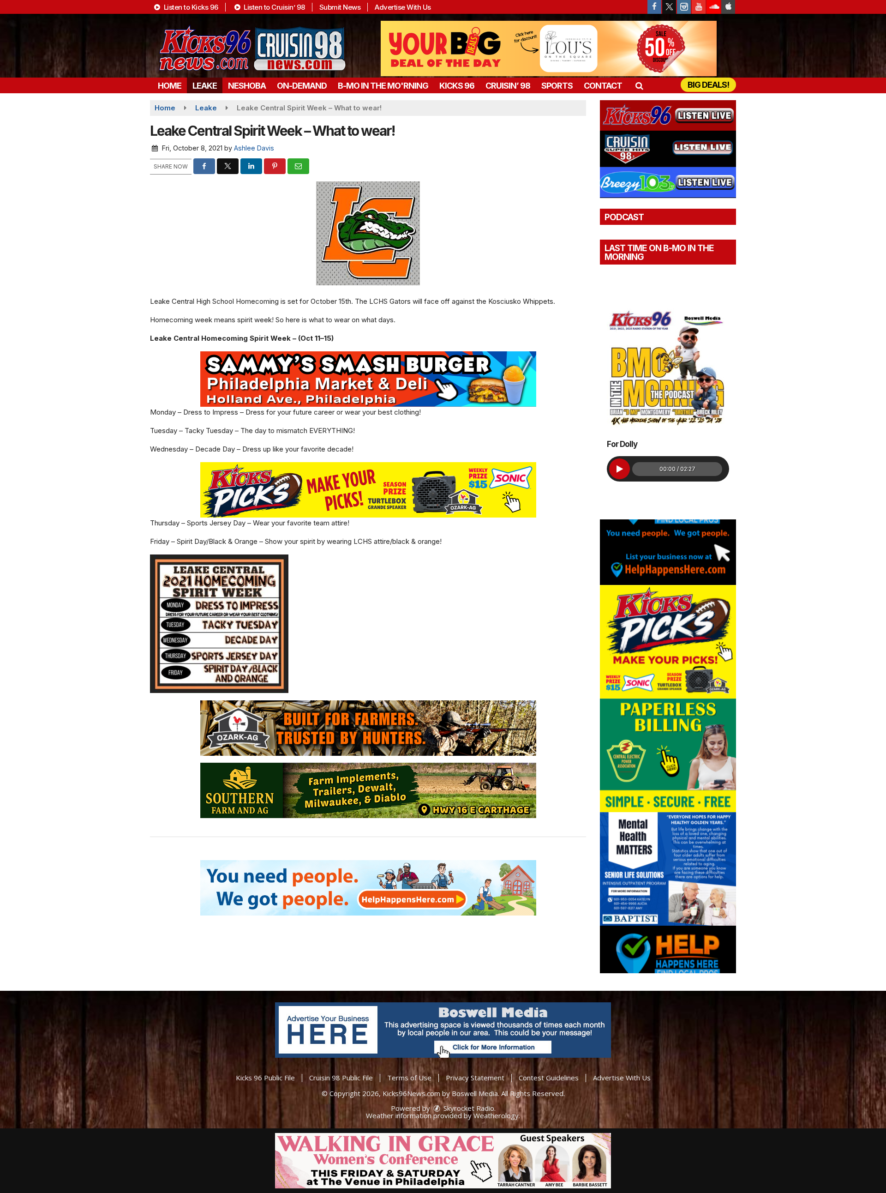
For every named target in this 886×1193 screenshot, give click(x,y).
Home (169, 85)
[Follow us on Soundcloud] (713, 7)
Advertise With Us (403, 7)
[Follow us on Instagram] (684, 7)
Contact (603, 85)
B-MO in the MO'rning (383, 85)
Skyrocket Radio (468, 1108)
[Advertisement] (549, 48)
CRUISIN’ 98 (507, 85)
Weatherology (496, 1115)
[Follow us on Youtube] (699, 7)
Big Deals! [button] (708, 85)
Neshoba (247, 85)
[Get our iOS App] (728, 7)
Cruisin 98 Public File (341, 1077)
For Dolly (622, 444)
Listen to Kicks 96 (190, 7)
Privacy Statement (475, 1077)
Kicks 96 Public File (265, 1077)
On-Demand (302, 85)
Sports (557, 85)
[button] (639, 85)
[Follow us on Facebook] (654, 7)
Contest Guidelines (549, 1077)
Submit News (340, 7)
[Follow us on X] (669, 7)
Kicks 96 (456, 85)
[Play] (619, 468)
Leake (204, 85)
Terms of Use (409, 1077)
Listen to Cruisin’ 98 (273, 7)
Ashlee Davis (254, 148)
